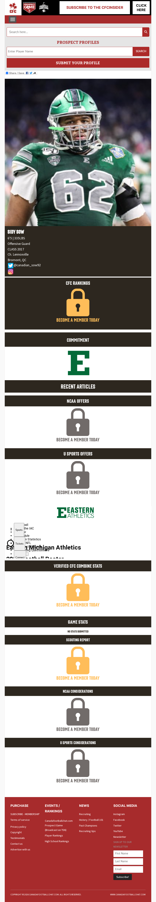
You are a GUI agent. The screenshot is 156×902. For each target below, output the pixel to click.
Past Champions (88, 825)
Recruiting (85, 814)
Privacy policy (18, 826)
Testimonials (17, 838)
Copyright (16, 832)
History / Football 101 (91, 820)
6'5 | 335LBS (16, 238)
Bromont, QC (17, 260)
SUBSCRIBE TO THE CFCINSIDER (94, 7)
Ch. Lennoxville (18, 254)
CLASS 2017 (16, 249)
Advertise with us (20, 849)
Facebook (119, 820)
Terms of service (20, 820)
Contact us (16, 843)
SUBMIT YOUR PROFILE (78, 63)
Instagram (119, 814)
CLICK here (141, 7)
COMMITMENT (78, 340)
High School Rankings (57, 841)
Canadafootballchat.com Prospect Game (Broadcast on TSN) (59, 825)
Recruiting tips (87, 831)
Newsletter (119, 837)
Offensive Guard (19, 243)
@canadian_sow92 (27, 265)
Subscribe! (122, 876)
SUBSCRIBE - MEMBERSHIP (25, 814)
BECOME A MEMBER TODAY (77, 319)
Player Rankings (54, 835)
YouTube (118, 831)
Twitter (117, 825)
